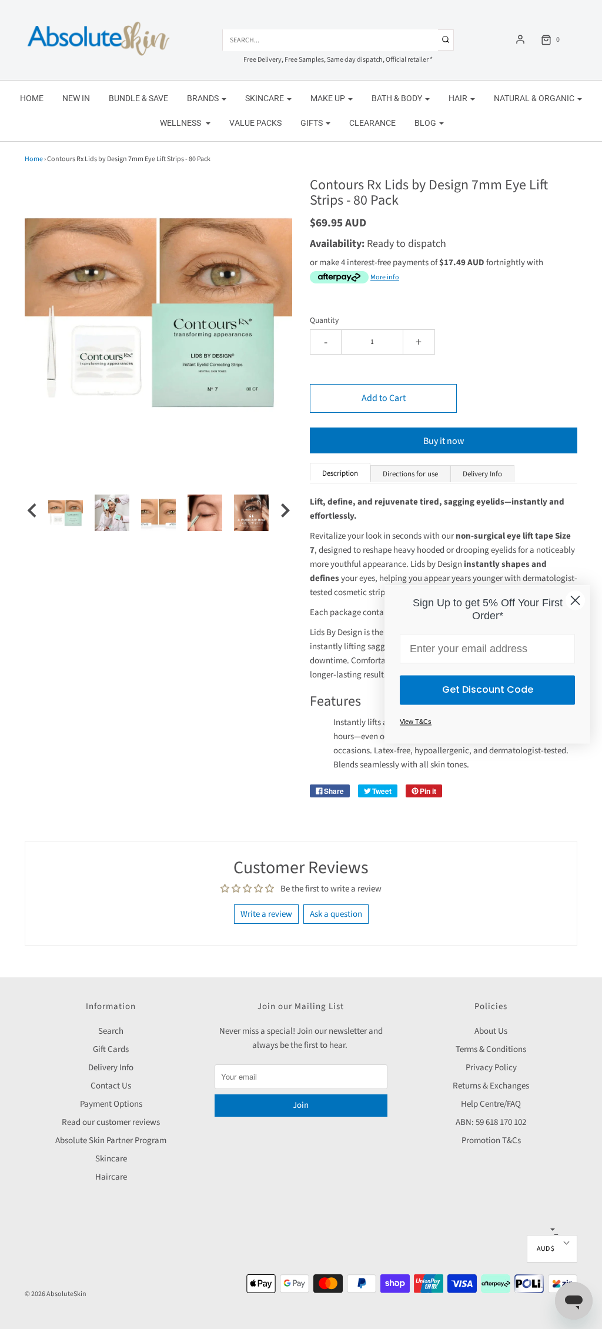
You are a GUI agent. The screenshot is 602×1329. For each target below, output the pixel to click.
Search (110, 1031)
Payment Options (111, 1104)
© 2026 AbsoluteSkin (55, 1294)
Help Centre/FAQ (491, 1104)
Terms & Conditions (491, 1049)
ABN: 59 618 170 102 (491, 1122)
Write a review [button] (266, 914)
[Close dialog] (575, 600)
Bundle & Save (138, 98)
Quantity (324, 320)
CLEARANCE (372, 123)
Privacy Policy (491, 1067)
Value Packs (255, 123)
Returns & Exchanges (491, 1086)
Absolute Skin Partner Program (110, 1140)
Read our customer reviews (111, 1122)
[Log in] (520, 39)
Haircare (111, 1177)
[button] (32, 512)
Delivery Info (110, 1067)
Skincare (111, 1159)
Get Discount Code (487, 690)
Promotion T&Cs (491, 1140)
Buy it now (443, 441)
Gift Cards (111, 1049)
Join (301, 1105)
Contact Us (111, 1086)
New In (76, 98)
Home (32, 98)
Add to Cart (384, 398)
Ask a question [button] (336, 914)
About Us (490, 1031)
